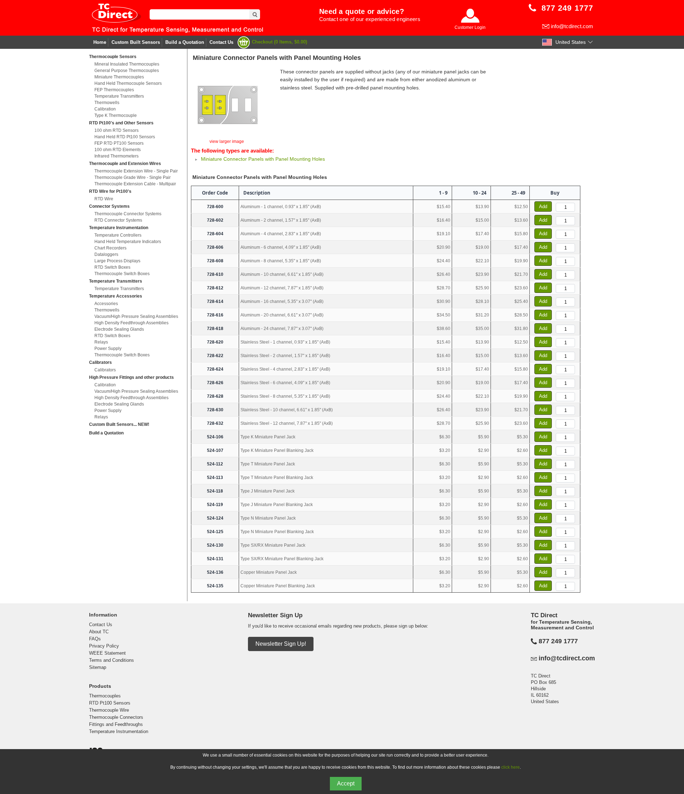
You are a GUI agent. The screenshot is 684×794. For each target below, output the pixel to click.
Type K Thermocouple (115, 115)
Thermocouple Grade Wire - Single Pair (132, 177)
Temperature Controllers (117, 235)
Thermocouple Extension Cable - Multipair (135, 183)
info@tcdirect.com (572, 26)
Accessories (106, 303)
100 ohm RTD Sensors (116, 130)
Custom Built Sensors (136, 42)
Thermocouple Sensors (112, 56)
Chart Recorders (110, 248)
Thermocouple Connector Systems (127, 213)
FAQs (95, 638)
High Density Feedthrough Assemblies (131, 322)
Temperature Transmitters (119, 96)
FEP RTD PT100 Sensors (119, 143)
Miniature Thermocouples (119, 76)
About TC (99, 631)
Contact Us (221, 42)
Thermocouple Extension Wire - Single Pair (136, 171)
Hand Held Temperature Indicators (127, 241)
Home (99, 42)
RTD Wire (103, 198)
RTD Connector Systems (118, 220)
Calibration (105, 109)
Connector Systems (109, 206)
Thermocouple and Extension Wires (125, 163)
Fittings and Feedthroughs (116, 724)
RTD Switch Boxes (112, 267)
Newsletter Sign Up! (280, 644)
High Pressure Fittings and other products (131, 377)
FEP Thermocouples (114, 89)
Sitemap (97, 667)
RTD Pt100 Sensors (109, 703)
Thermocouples (105, 695)
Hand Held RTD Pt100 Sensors (124, 136)
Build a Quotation (184, 42)
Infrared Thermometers (116, 156)
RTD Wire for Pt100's (110, 191)
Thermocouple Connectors (116, 717)
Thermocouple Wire (109, 710)
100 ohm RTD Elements (117, 149)
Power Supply (107, 348)
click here (510, 767)
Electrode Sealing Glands (119, 329)
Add (543, 206)
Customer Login (470, 27)
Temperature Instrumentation (118, 227)
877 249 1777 (558, 641)
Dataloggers (106, 254)
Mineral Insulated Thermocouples (126, 64)
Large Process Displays (117, 260)
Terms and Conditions (111, 660)
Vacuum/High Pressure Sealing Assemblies (136, 316)
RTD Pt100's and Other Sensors (121, 122)
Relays (101, 342)
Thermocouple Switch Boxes (122, 273)
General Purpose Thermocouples (126, 70)
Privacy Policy (104, 646)
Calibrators (100, 362)
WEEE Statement (107, 653)
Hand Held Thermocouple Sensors (128, 83)
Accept (345, 783)
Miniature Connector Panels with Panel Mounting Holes (263, 159)
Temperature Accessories (115, 296)
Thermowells (106, 102)
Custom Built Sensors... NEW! (119, 424)
